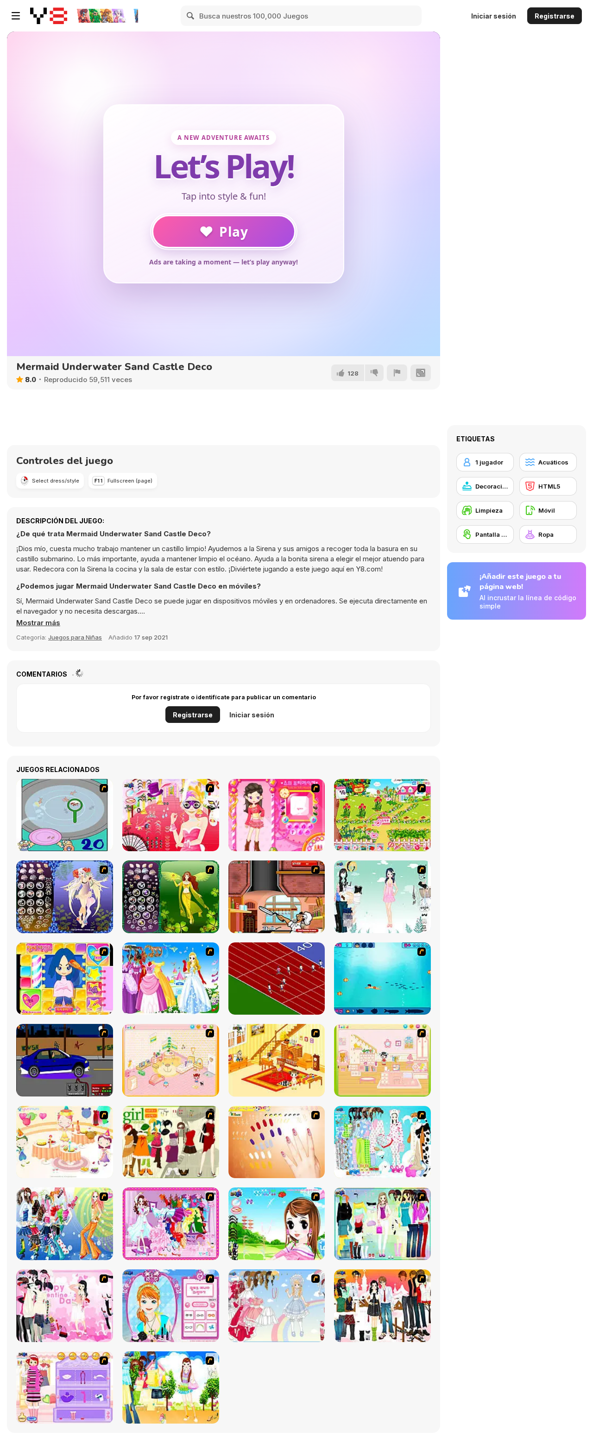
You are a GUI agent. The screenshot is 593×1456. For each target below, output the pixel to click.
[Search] (191, 16)
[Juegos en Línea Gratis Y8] (49, 15)
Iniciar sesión (493, 16)
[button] (38, 623)
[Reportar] (397, 372)
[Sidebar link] (15, 15)
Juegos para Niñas (75, 637)
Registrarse (554, 16)
